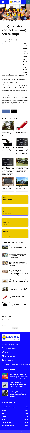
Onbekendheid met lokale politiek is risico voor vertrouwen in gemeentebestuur (22, 169)
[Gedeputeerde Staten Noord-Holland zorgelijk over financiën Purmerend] (5, 263)
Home (3, 20)
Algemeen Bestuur (14, 20)
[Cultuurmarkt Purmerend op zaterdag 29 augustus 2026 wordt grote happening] (5, 376)
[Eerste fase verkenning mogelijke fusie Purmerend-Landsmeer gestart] (8, 125)
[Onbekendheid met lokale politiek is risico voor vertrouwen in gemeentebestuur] (22, 162)
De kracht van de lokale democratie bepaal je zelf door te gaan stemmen (18, 304)
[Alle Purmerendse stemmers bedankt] (22, 125)
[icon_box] (10, 344)
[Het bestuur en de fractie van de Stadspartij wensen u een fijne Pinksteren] (5, 247)
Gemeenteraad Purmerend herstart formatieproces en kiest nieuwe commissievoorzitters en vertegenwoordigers (18, 273)
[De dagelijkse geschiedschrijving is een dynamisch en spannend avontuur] (5, 393)
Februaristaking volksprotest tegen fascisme (7, 188)
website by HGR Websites (22, 431)
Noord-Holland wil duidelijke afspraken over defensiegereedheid (17, 384)
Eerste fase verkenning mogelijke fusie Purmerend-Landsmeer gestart (8, 133)
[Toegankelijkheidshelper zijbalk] (28, 2)
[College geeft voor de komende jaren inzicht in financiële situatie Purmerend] (5, 281)
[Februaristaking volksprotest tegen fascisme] (8, 181)
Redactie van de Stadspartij (9, 40)
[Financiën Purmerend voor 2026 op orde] (22, 181)
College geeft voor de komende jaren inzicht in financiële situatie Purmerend (18, 281)
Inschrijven (15, 328)
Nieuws (7, 20)
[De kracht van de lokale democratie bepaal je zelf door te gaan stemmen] (8, 142)
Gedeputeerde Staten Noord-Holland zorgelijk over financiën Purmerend (18, 263)
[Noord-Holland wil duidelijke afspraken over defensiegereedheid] (5, 385)
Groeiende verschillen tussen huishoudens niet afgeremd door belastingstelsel (18, 255)
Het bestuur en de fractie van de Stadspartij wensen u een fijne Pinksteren (18, 247)
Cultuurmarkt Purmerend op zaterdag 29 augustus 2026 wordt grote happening (18, 376)
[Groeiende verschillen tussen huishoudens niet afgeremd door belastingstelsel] (5, 255)
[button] (2, 2)
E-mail (3, 323)
